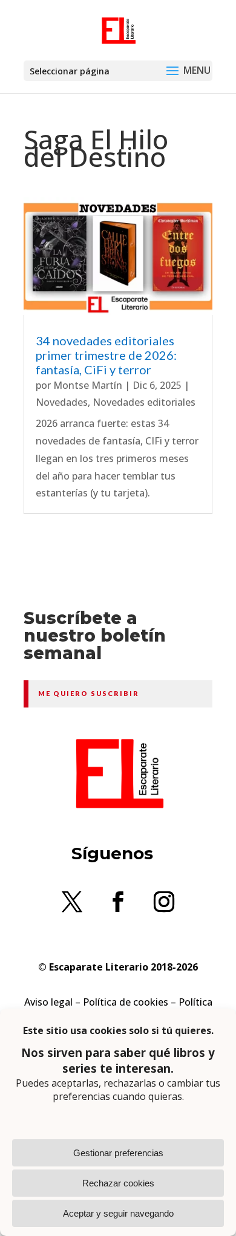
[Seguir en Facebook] (118, 901)
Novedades (62, 402)
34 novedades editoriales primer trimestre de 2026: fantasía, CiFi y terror (106, 355)
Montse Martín (87, 385)
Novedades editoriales (144, 402)
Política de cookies (125, 1002)
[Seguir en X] (72, 901)
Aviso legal (48, 1002)
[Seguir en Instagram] (164, 901)
